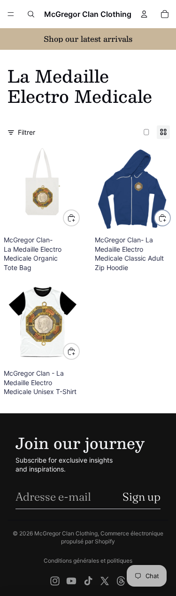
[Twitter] (104, 581)
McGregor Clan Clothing (66, 533)
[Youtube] (71, 581)
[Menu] (11, 14)
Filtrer (26, 132)
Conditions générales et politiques (88, 560)
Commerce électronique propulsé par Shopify (112, 537)
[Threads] (121, 581)
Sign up (141, 496)
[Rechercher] (31, 14)
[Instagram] (55, 581)
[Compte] (144, 14)
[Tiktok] (88, 581)
